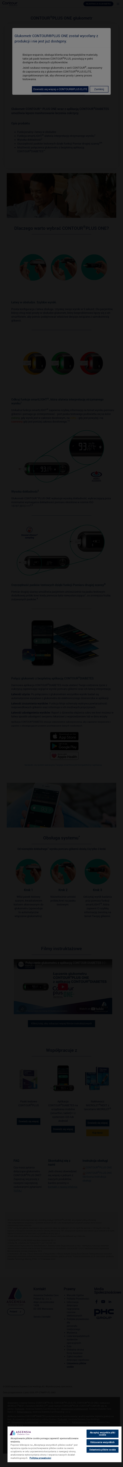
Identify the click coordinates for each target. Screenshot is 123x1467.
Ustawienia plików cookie (102, 1449)
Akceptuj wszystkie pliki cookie (102, 1433)
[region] (65, 1444)
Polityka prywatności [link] (40, 1458)
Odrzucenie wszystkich (102, 1442)
